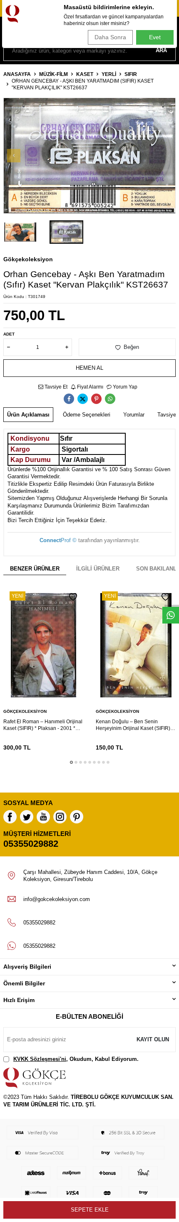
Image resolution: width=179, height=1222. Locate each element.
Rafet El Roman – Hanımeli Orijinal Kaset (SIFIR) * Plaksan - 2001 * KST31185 (42, 725)
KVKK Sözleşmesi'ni (39, 1059)
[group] (89, 155)
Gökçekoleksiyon (28, 259)
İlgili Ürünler (97, 569)
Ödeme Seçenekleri (86, 415)
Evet (155, 37)
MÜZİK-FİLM (53, 74)
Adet (9, 334)
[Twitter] (26, 816)
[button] (13, 155)
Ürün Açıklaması (28, 415)
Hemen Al (89, 368)
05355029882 (30, 843)
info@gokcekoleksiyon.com (56, 899)
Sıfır (130, 74)
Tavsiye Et (55, 387)
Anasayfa (17, 74)
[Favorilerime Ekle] (73, 597)
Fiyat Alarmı (89, 387)
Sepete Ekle (90, 1210)
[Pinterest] (76, 816)
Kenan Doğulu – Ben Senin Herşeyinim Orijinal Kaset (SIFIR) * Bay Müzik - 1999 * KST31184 (135, 725)
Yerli (109, 74)
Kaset (84, 74)
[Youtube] (43, 816)
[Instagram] (60, 816)
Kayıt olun (153, 1039)
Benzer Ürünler (35, 569)
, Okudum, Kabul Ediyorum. (76, 1059)
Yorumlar (133, 415)
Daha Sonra (110, 37)
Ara (161, 50)
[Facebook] (10, 816)
